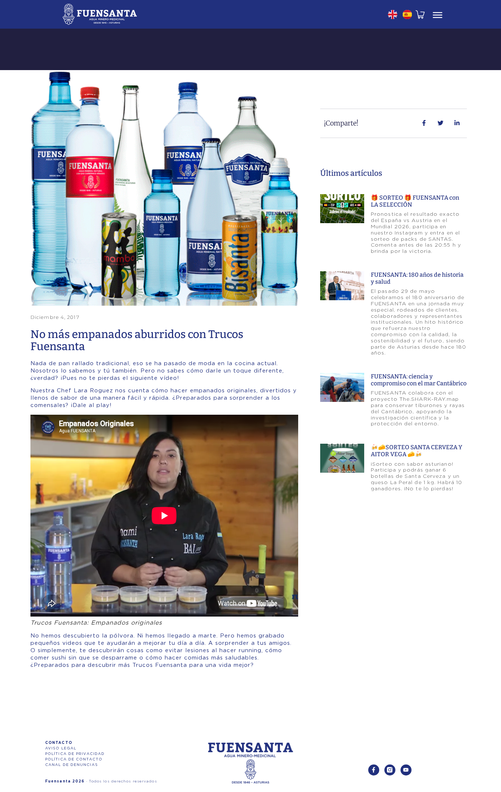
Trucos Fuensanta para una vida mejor (191, 665)
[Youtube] (406, 769)
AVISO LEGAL (60, 748)
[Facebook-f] (373, 769)
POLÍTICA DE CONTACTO (73, 759)
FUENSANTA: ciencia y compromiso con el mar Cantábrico (419, 380)
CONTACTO (58, 743)
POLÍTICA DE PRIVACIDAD (75, 754)
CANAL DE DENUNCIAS (71, 765)
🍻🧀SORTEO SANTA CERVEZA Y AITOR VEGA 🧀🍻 (416, 451)
